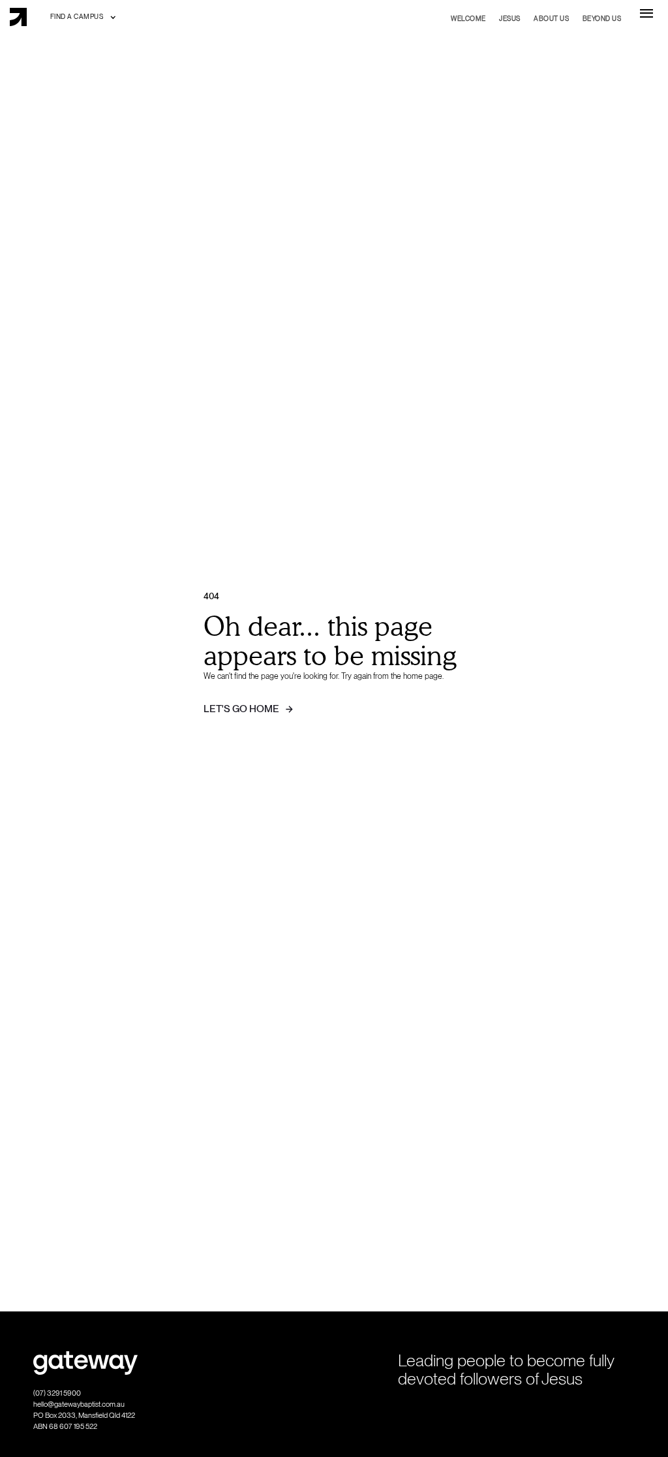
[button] (83, 16)
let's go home (241, 708)
